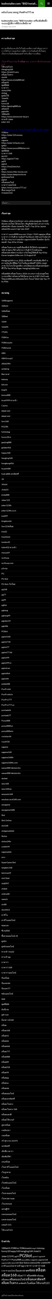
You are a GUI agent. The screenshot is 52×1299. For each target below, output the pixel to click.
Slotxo (4, 836)
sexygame (5, 804)
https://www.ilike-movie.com (14, 172)
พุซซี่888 (5, 85)
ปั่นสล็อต (5, 978)
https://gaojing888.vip (11, 106)
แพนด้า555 (6, 1224)
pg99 (3, 161)
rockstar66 (6, 736)
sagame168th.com (9, 762)
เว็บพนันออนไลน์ (8, 1182)
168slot (4, 306)
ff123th (4, 426)
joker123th (6, 505)
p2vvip (4, 568)
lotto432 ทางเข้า (8, 547)
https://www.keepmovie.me (13, 174)
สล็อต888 (5, 1056)
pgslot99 (5, 657)
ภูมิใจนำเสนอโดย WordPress (12, 1295)
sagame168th (7, 757)
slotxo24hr (6, 90)
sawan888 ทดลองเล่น (11, 768)
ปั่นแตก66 (5, 983)
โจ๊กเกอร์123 (7, 66)
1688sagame (7, 300)
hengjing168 (7, 458)
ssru (3, 857)
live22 (4, 531)
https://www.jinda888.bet (12, 80)
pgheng (4, 610)
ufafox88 (5, 894)
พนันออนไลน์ (7, 993)
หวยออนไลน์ (7, 193)
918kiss (4, 132)
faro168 (5, 421)
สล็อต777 (5, 1051)
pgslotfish (5, 673)
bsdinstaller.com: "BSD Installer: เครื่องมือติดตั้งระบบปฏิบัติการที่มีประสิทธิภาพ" (19, 3)
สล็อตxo (5, 1083)
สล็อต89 (5, 1062)
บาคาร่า (5, 87)
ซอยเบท (5, 925)
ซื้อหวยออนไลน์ (8, 190)
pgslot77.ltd (6, 652)
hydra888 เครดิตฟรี (10, 474)
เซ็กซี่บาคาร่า (7, 1151)
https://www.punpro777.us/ (13, 187)
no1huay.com (7, 563)
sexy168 (5, 783)
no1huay (5, 558)
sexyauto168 (7, 794)
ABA (3, 353)
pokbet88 (5, 684)
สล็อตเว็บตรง (7, 74)
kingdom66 (6, 521)
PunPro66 (6, 689)
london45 (5, 542)
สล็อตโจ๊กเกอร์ (7, 1119)
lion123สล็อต (7, 526)
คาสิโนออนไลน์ (8, 920)
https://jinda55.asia (10, 72)
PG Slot (4, 579)
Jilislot (4, 484)
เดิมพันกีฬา (6, 1156)
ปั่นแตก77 (5, 988)
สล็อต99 (5, 82)
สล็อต (3, 1025)
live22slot (5, 537)
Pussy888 (5, 720)
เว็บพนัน (5, 1177)
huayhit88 (6, 468)
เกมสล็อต (5, 1135)
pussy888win (7, 731)
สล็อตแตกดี (6, 1114)
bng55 (4, 390)
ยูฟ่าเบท (5, 1014)
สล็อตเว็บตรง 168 (9, 1109)
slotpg (4, 93)
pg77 (3, 594)
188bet (4, 316)
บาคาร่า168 (6, 153)
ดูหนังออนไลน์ (7, 177)
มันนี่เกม (5, 1009)
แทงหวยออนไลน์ (8, 1219)
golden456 (6, 447)
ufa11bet (5, 878)
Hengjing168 (7, 69)
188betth (5, 114)
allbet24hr (6, 363)
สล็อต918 (5, 1067)
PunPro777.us (7, 705)
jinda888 (5, 495)
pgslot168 (5, 636)
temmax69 (6, 873)
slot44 (4, 77)
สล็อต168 (5, 1030)
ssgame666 (6, 852)
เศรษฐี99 (5, 1209)
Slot (3, 815)
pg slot (4, 156)
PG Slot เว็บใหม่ (8, 584)
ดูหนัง (3, 137)
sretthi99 (5, 846)
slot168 (4, 825)
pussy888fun (7, 726)
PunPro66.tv (7, 694)
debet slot (5, 411)
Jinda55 (5, 489)
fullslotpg (5, 432)
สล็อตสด (5, 1088)
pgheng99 (5, 615)
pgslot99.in (6, 663)
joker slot (5, 122)
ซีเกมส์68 (5, 930)
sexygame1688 (8, 810)
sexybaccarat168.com (11, 799)
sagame (4, 140)
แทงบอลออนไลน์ (8, 1214)
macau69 (5, 552)
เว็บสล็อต (5, 1188)
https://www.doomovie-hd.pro (15, 116)
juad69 (4, 516)
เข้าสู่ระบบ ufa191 (9, 1140)
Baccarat (5, 374)
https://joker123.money (12, 135)
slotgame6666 (7, 831)
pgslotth (5, 111)
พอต (3, 999)
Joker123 (5, 500)
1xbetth (4, 98)
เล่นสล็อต (5, 1161)
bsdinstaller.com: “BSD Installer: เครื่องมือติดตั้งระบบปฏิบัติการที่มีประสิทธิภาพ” (24, 22)
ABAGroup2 (7, 358)
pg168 (4, 589)
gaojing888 (6, 442)
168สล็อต (5, 311)
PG (2, 573)
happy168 (5, 453)
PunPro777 (6, 699)
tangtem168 (6, 867)
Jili (2, 479)
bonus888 (5, 395)
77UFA (4, 332)
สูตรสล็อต (5, 1125)
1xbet (3, 321)
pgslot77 (5, 647)
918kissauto (6, 342)
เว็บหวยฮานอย (7, 1198)
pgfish (4, 605)
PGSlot (4, 631)
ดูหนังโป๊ (5, 95)
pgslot (4, 101)
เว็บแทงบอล (6, 1203)
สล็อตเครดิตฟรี (8, 1098)
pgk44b (4, 626)
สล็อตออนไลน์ (7, 182)
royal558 (5, 741)
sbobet (4, 778)
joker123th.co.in (8, 510)
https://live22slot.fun (10, 166)
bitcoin (4, 384)
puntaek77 (6, 715)
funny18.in (6, 437)
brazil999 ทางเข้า (9, 400)
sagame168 (6, 752)
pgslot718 (5, 642)
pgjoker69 (6, 621)
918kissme (6, 348)
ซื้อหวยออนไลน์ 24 (9, 936)
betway (4, 379)
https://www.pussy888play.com (15, 148)
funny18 (5, 103)
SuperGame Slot (8, 862)
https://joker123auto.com (12, 143)
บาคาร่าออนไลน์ (8, 185)
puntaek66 (6, 710)
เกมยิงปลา (6, 1130)
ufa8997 (5, 883)
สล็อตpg (5, 1077)
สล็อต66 (5, 1041)
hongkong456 (7, 463)
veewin (4, 899)
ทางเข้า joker (7, 119)
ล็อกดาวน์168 (7, 1020)
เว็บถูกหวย (6, 1172)
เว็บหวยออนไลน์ (8, 1193)
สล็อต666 (5, 1046)
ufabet (4, 888)
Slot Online (6, 820)
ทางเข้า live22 (7, 951)
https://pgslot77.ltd (9, 158)
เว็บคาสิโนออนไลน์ (9, 1167)
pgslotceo (5, 668)
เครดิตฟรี (5, 1146)
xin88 (3, 904)
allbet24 (5, 108)
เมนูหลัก (48, 3)
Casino (4, 405)
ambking (5, 369)
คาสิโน (4, 915)
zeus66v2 (5, 909)
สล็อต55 (5, 1035)
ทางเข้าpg (5, 957)
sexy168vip (6, 789)
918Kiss (5, 337)
